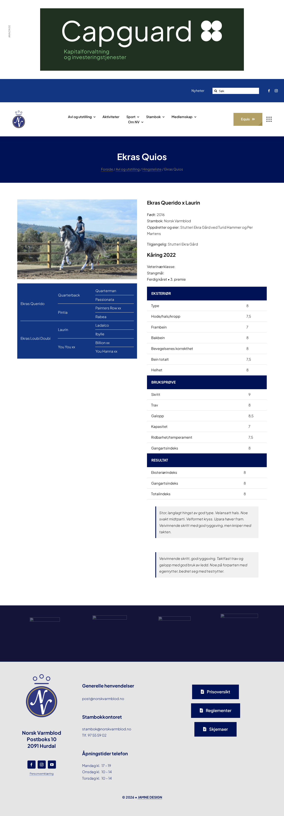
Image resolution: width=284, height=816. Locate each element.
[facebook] (268, 90)
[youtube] (52, 764)
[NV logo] (18, 112)
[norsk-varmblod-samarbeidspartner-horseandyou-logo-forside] (239, 615)
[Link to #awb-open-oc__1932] (269, 119)
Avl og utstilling (128, 169)
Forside (107, 169)
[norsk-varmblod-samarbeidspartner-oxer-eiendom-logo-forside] (110, 617)
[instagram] (276, 90)
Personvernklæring (42, 773)
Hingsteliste (152, 169)
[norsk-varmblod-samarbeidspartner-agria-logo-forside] (45, 619)
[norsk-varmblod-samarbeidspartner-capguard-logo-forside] (174, 618)
